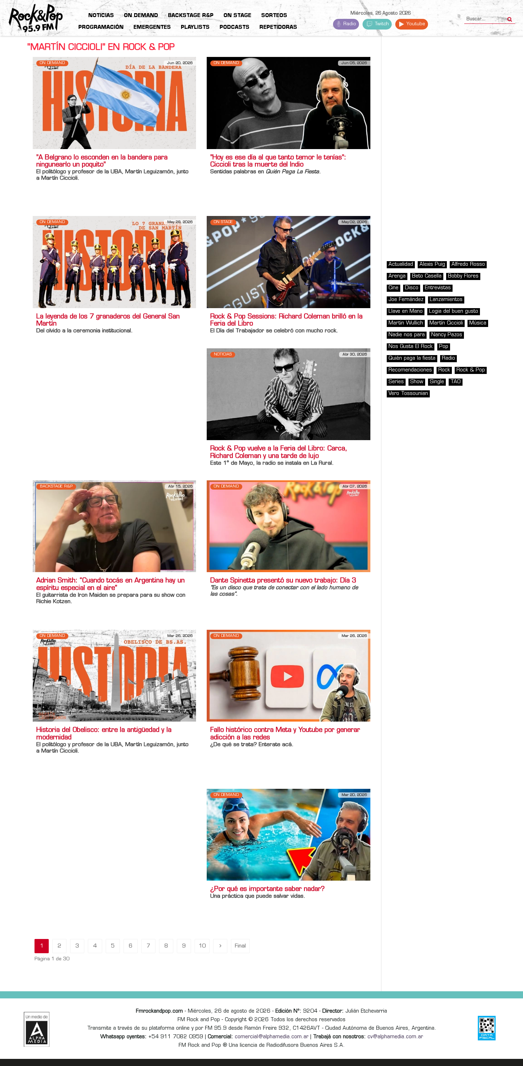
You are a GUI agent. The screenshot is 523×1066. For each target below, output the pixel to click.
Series (396, 382)
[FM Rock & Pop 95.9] (28, 19)
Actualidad (401, 264)
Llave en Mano (406, 311)
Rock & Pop (470, 370)
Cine (393, 288)
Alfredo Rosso (468, 264)
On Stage (223, 222)
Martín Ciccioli (446, 323)
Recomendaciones (410, 370)
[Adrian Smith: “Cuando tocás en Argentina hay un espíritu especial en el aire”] (114, 526)
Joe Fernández (406, 299)
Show (416, 382)
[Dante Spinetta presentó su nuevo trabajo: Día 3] (288, 526)
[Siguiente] (220, 946)
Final (240, 946)
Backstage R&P (56, 487)
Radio (349, 24)
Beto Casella (427, 276)
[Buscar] (509, 17)
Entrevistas (438, 288)
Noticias (223, 355)
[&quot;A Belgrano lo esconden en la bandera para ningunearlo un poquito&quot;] (114, 103)
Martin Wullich (406, 323)
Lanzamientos (446, 299)
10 (202, 946)
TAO (455, 382)
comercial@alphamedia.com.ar (271, 1037)
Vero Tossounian (408, 393)
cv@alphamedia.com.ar (395, 1037)
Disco (411, 288)
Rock (444, 370)
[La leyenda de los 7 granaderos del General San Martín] (114, 262)
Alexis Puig (432, 264)
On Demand (52, 63)
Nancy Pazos (446, 335)
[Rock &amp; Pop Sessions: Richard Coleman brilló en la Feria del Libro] (288, 262)
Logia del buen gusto (453, 311)
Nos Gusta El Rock (411, 346)
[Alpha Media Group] (36, 1029)
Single (437, 382)
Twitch (381, 24)
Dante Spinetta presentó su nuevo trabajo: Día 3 (283, 581)
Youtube (415, 24)
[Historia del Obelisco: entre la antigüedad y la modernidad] (114, 676)
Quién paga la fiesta (412, 358)
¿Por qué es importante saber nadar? (267, 889)
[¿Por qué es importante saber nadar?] (288, 835)
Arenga (397, 276)
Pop (443, 346)
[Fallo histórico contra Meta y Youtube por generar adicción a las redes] (288, 676)
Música (477, 323)
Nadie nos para (407, 335)
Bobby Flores (463, 276)
